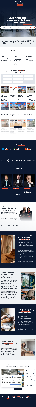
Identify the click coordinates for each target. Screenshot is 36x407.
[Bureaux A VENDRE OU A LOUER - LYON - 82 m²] (22, 123)
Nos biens (14, 3)
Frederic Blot (27, 188)
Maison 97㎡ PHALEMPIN (4, 96)
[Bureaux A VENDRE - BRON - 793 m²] (31, 123)
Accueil (5, 3)
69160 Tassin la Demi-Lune (20, 397)
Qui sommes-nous (9, 3)
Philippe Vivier (16, 188)
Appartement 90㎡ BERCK (31, 96)
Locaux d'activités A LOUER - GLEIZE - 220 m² (22, 97)
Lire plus (10, 154)
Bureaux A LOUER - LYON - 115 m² (13, 96)
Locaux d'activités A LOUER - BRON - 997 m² (31, 113)
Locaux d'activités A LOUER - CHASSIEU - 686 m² (4, 114)
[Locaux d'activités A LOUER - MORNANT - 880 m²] (5, 123)
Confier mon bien (24, 3)
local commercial (23, 320)
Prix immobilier (19, 3)
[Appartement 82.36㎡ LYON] (14, 123)
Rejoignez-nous (30, 3)
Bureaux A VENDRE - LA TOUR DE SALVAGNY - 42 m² (21, 114)
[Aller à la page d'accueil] (18, 2)
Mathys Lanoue (5, 188)
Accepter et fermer (15, 384)
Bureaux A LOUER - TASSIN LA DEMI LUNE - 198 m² (13, 113)
